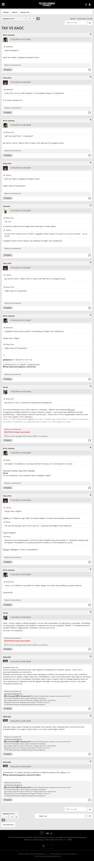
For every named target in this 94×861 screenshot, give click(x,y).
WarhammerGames (47, 4)
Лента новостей (51, 833)
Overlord (6, 206)
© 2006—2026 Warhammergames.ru (32, 854)
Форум (6, 12)
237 (29, 617)
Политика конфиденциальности (47, 856)
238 (29, 661)
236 (29, 574)
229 (29, 168)
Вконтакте (47, 833)
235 (29, 500)
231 (29, 267)
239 (29, 721)
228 (29, 125)
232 (29, 320)
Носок (5, 387)
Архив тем (24, 12)
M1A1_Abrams (9, 35)
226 (29, 39)
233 (29, 391)
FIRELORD (7, 657)
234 (29, 453)
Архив (14, 12)
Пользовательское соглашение (63, 854)
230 (29, 210)
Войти (86, 5)
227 (29, 82)
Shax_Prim (7, 78)
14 (29, 19)
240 (29, 766)
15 (34, 19)
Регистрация (90, 5)
